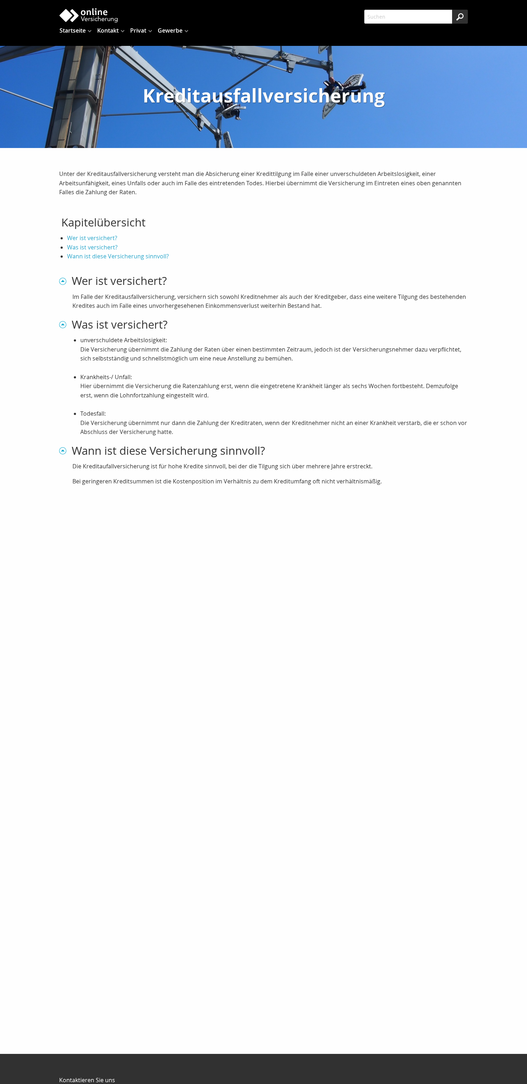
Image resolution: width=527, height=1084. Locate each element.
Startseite (73, 30)
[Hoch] (65, 280)
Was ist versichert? (92, 247)
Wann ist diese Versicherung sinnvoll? (118, 256)
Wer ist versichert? (92, 238)
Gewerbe (170, 30)
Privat (138, 30)
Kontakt (108, 30)
